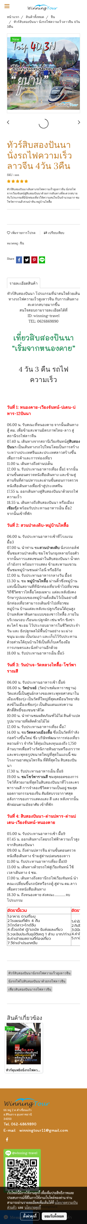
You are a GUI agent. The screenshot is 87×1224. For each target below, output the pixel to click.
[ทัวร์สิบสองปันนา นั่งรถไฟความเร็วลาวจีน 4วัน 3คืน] (43, 73)
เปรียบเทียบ (55, 232)
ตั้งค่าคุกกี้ (29, 1216)
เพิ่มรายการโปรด (22, 232)
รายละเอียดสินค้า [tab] (24, 283)
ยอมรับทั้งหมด (54, 1216)
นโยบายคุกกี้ (33, 1207)
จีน (22, 242)
